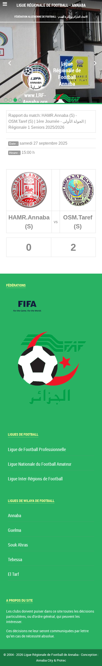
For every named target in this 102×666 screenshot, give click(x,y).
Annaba (14, 515)
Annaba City (44, 660)
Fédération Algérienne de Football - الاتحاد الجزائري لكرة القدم (51, 16)
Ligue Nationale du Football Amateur (40, 464)
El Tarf (13, 574)
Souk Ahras (18, 545)
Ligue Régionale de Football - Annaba (51, 5)
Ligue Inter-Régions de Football (35, 479)
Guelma (14, 530)
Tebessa (15, 559)
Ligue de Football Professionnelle (37, 449)
